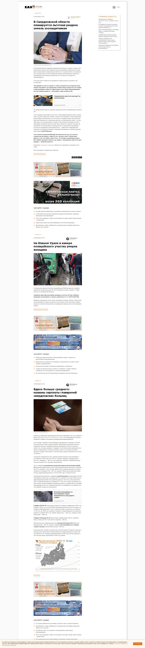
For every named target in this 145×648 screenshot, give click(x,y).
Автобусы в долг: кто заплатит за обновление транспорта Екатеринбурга (54, 631)
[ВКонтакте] (72, 157)
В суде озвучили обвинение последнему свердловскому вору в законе (58, 211)
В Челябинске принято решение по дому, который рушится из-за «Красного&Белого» (108, 26)
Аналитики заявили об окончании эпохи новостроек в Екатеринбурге (108, 47)
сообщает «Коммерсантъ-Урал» (53, 437)
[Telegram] (77, 157)
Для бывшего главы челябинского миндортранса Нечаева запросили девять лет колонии (57, 226)
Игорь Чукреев (76, 16)
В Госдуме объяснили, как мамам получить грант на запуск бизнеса (57, 623)
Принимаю (137, 643)
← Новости (37, 13)
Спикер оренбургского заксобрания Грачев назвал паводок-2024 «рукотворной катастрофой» (107, 41)
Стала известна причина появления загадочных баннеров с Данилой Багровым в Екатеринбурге (57, 214)
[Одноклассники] (75, 157)
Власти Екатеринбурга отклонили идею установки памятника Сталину (109, 31)
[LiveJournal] (81, 157)
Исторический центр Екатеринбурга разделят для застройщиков (56, 373)
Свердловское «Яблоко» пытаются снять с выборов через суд (108, 21)
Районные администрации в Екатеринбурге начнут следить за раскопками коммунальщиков (55, 358)
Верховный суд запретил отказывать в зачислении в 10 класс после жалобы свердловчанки (57, 362)
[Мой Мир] (79, 157)
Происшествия (37, 309)
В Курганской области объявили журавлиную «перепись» (54, 366)
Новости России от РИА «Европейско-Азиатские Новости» (30, 7)
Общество (45, 309)
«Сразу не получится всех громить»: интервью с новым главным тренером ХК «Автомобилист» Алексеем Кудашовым (56, 369)
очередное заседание (47, 145)
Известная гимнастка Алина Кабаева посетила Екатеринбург (55, 222)
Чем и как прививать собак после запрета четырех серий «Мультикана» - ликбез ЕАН (58, 219)
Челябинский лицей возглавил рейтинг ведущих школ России (108, 35)
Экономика (36, 575)
